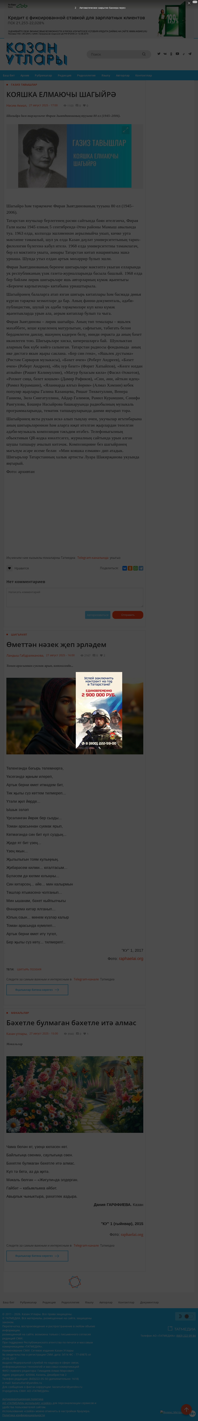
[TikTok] (183, 54)
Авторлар (123, 75)
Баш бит (9, 75)
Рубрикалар (43, 75)
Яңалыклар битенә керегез (34, 990)
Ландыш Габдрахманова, (25, 655)
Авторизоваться (97, 615)
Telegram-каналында (92, 558)
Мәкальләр (20, 1013)
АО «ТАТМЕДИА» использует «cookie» (27, 1403)
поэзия (36, 969)
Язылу (106, 75)
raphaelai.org (131, 958)
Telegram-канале (86, 979)
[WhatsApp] (135, 568)
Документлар (149, 1302)
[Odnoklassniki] (170, 54)
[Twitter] (158, 54)
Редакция (64, 75)
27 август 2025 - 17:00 (43, 105)
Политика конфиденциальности (23, 1415)
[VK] (164, 54)
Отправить (128, 614)
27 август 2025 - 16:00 (60, 655)
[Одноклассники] (130, 568)
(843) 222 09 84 (186, 1335)
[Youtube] (177, 54)
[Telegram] (189, 54)
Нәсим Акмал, (16, 105)
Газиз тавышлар (24, 84)
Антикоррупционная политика (22, 1399)
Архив (24, 75)
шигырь (23, 969)
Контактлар (143, 75)
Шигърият (19, 634)
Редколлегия (86, 75)
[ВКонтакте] (124, 568)
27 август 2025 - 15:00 (43, 1033)
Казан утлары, (16, 1034)
